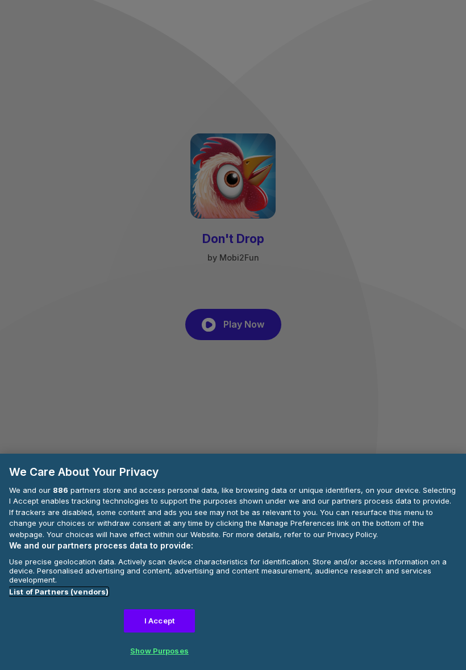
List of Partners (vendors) (59, 591)
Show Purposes (159, 650)
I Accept (159, 620)
